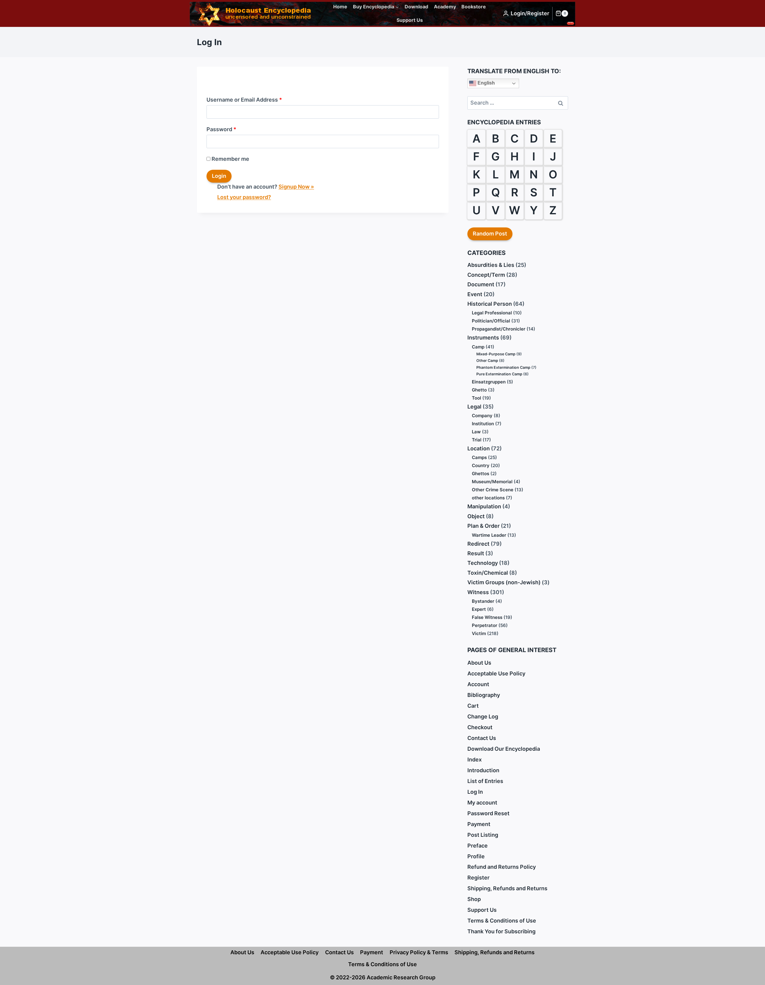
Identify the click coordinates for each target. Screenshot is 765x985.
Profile (476, 856)
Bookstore (473, 7)
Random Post (490, 233)
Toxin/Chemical (487, 573)
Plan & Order (483, 526)
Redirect (478, 544)
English (485, 82)
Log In (475, 792)
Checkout (479, 727)
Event (474, 294)
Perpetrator (484, 625)
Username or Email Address (244, 100)
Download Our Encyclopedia (503, 749)
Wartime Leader (489, 535)
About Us (479, 663)
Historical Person (489, 304)
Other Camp (487, 360)
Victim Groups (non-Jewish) (504, 582)
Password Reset (488, 813)
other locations (488, 498)
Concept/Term (486, 275)
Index (474, 759)
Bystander (483, 601)
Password (221, 129)
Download (416, 7)
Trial (476, 440)
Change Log (482, 716)
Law (476, 432)
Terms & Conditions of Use (501, 920)
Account (478, 684)
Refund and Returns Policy (501, 867)
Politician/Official (491, 321)
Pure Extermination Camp (499, 374)
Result (475, 553)
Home (340, 7)
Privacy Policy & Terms (419, 952)
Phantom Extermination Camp (503, 367)
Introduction (483, 770)
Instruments (483, 337)
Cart (473, 706)
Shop (474, 899)
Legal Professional (492, 313)
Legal (474, 406)
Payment (478, 824)
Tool (476, 398)
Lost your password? (244, 197)
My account (482, 802)
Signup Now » (296, 186)
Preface (477, 845)
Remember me (230, 159)
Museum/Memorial (492, 481)
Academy (445, 7)
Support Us (410, 20)
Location (478, 448)
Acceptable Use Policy (496, 673)
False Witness (487, 617)
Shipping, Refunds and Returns (507, 888)
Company (482, 415)
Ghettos (480, 473)
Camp (478, 347)
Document (480, 284)
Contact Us (481, 738)
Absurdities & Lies (490, 265)
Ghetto (479, 390)
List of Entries (485, 781)
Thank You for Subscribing (501, 931)
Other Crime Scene (492, 490)
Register (478, 877)
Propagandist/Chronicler (498, 329)
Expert (479, 609)
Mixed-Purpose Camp (495, 354)
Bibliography (483, 695)
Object (476, 516)
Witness (478, 592)
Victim (479, 633)
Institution (483, 423)
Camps (479, 457)
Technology (482, 563)
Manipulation (484, 506)
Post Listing (482, 835)
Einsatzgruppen (489, 382)
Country (480, 465)
